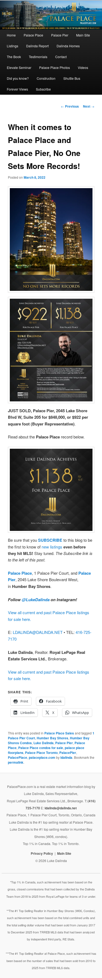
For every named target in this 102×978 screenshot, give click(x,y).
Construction (46, 78)
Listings (12, 46)
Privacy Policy (42, 853)
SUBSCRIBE (50, 540)
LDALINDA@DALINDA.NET (38, 632)
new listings (52, 547)
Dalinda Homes (68, 46)
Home (11, 35)
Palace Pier (59, 35)
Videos (83, 67)
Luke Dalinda (43, 742)
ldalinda (66, 757)
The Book (14, 56)
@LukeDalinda (36, 600)
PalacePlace (17, 757)
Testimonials (38, 56)
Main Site (83, 35)
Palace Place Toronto (41, 752)
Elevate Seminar (19, 67)
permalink (15, 762)
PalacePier (67, 752)
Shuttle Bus (71, 78)
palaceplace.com (42, 757)
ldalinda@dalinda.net (61, 808)
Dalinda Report (37, 46)
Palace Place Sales (59, 733)
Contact (61, 56)
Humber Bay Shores (52, 738)
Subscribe (43, 89)
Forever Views (17, 89)
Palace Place (33, 35)
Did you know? (18, 78)
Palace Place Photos (54, 67)
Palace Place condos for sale (40, 747)
